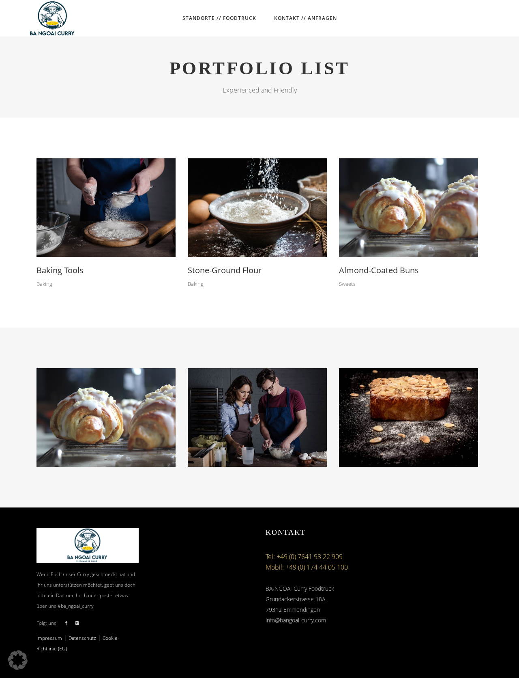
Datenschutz (82, 638)
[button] (18, 660)
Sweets (347, 283)
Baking (44, 283)
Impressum (49, 638)
